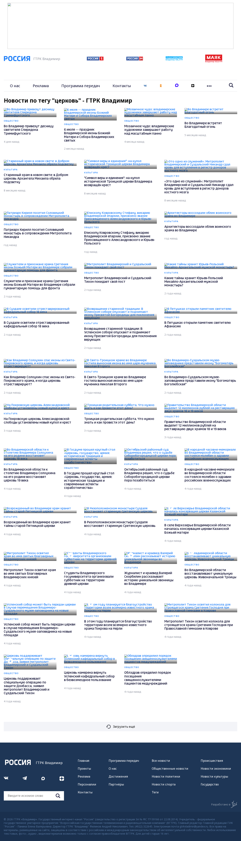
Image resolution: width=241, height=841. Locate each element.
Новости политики (166, 776)
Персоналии (87, 784)
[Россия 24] (134, 59)
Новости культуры (214, 776)
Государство (210, 784)
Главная (83, 761)
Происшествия (212, 761)
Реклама (41, 85)
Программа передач (80, 85)
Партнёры (116, 784)
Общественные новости (170, 768)
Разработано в (220, 804)
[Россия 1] (95, 59)
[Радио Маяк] (213, 61)
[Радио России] (174, 59)
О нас (15, 85)
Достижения (118, 776)
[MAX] (177, 86)
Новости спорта (163, 784)
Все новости (161, 761)
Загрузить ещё (124, 726)
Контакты (122, 85)
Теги (155, 792)
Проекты (84, 768)
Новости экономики (216, 768)
